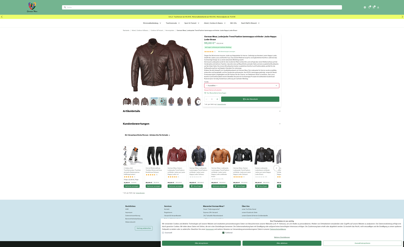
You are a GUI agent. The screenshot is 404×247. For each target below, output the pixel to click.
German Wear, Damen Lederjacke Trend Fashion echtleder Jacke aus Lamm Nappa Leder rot (176, 171)
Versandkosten (221, 104)
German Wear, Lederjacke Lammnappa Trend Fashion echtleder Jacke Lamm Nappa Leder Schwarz (198, 171)
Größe (206, 82)
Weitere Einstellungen (282, 237)
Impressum (210, 229)
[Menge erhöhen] (217, 99)
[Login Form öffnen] (378, 7)
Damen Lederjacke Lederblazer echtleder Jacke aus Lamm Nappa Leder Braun (263, 171)
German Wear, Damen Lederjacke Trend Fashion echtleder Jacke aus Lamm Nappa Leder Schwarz (242, 171)
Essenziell (168, 233)
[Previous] (126, 102)
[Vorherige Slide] (1, 17)
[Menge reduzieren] (206, 99)
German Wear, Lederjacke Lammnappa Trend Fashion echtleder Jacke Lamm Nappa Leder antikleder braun (220, 172)
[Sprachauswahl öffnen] (365, 7)
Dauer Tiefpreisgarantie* (211, 209)
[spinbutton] (211, 99)
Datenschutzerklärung (278, 229)
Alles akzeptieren (201, 243)
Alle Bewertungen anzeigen (226, 51)
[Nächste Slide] (402, 17)
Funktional (228, 233)
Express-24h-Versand (210, 212)
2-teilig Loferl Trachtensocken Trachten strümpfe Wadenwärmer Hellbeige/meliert (132, 171)
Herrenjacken (169, 30)
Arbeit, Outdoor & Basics (140, 30)
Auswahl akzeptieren (362, 243)
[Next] (199, 102)
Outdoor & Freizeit (157, 30)
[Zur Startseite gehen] (32, 7)
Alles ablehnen (282, 243)
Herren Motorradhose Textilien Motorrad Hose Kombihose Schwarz (154, 170)
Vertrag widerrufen (144, 228)
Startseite (126, 30)
